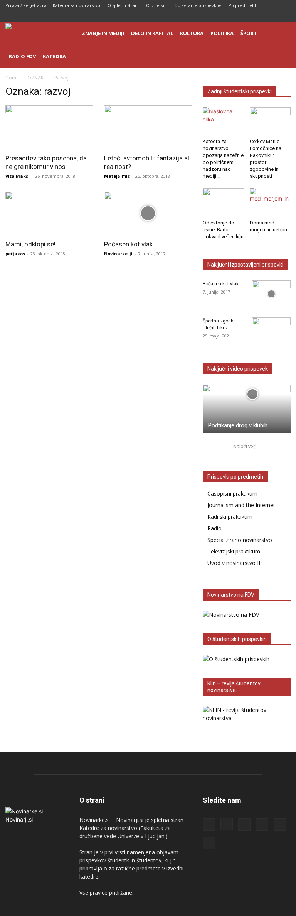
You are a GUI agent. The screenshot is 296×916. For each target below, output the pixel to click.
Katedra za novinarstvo (76, 5)
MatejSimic (117, 176)
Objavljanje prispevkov (197, 5)
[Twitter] (272, 16)
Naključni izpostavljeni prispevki (245, 264)
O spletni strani (123, 5)
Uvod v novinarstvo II (233, 563)
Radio (214, 528)
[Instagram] (234, 16)
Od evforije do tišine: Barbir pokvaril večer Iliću (223, 230)
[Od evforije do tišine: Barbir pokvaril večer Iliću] (223, 202)
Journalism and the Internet (241, 505)
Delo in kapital (152, 33)
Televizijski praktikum (233, 551)
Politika (222, 33)
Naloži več (244, 446)
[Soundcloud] (259, 16)
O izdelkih (156, 5)
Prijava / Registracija (26, 5)
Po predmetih (243, 5)
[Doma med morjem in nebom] (270, 202)
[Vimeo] (285, 16)
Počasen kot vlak (128, 244)
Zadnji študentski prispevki (239, 91)
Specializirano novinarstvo (239, 539)
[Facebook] (221, 16)
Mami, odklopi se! (30, 244)
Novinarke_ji (118, 253)
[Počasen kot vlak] (148, 213)
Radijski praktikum (229, 516)
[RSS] (246, 16)
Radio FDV (22, 56)
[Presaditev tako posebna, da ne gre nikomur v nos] (49, 127)
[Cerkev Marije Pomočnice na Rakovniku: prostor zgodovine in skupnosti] (270, 121)
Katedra (54, 56)
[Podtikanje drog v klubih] (247, 409)
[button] (281, 33)
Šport (248, 33)
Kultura (192, 33)
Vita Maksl (17, 176)
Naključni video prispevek (237, 369)
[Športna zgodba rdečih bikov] (271, 330)
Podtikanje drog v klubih (237, 425)
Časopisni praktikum (232, 493)
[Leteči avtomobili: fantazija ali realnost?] (148, 127)
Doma (12, 77)
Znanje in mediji (103, 33)
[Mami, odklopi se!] (49, 213)
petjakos (15, 253)
